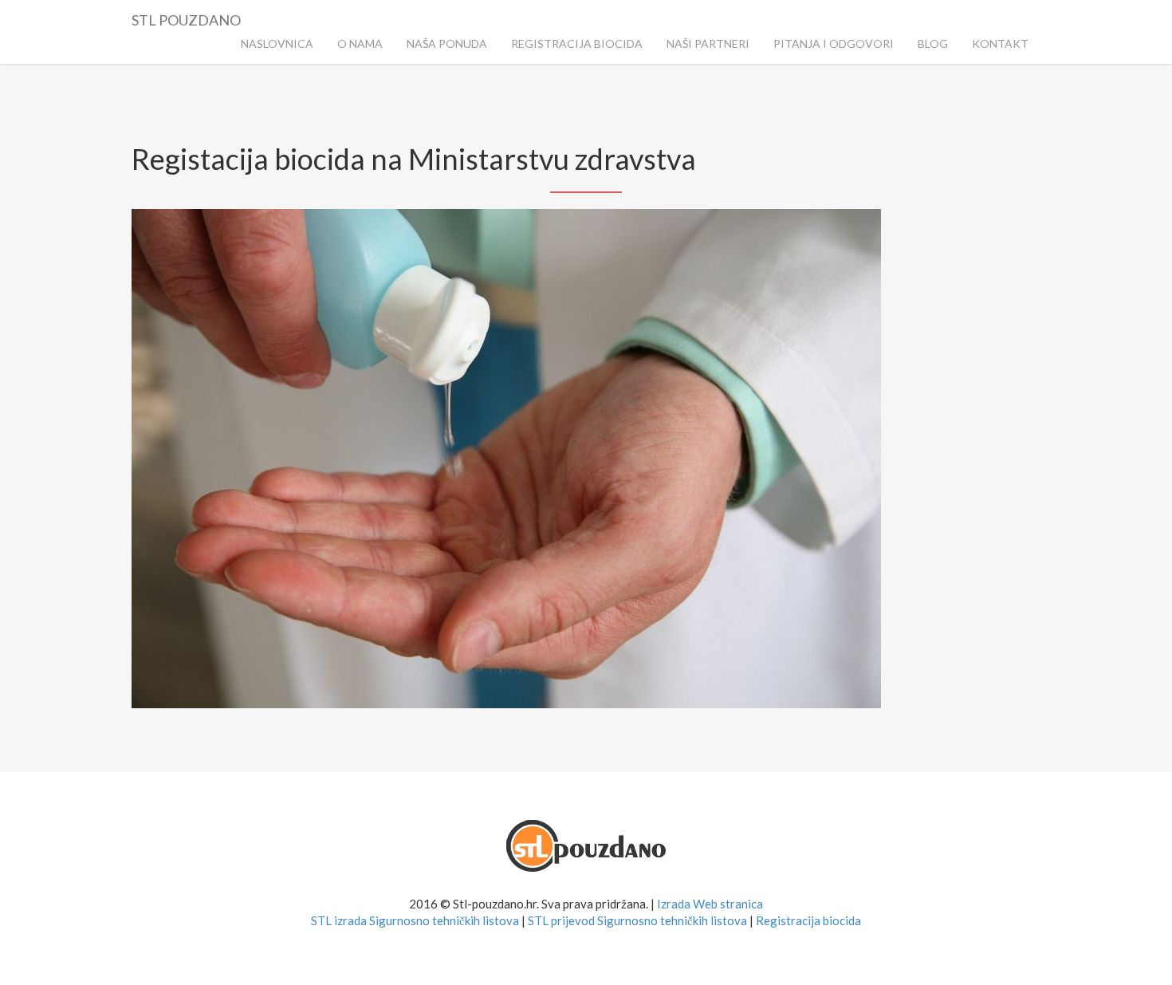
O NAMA (360, 43)
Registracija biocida (808, 920)
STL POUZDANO (186, 17)
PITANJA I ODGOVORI (833, 43)
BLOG (933, 43)
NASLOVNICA (277, 43)
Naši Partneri (708, 43)
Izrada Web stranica (710, 903)
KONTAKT (1000, 43)
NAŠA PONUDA (447, 43)
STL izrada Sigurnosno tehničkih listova (415, 920)
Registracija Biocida (577, 43)
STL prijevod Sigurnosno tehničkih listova (637, 920)
